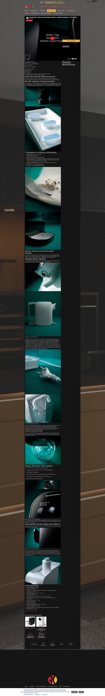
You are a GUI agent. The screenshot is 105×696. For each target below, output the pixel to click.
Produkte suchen (34, 644)
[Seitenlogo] (28, 6)
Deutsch (90, 0)
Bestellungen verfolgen (52, 645)
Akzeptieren (74, 692)
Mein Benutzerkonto (43, 645)
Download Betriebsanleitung (31, 611)
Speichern (30, 20)
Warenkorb (71, 644)
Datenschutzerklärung (28, 694)
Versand (31, 634)
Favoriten (61, 644)
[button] (61, 2)
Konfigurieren (45, 694)
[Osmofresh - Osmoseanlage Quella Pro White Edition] (41, 622)
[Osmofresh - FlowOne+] (30, 622)
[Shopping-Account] (64, 2)
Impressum (37, 694)
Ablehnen (81, 692)
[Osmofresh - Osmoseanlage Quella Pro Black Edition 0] (27, 57)
